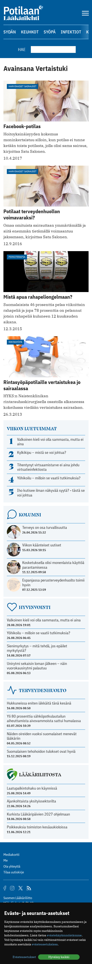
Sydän (9, 31)
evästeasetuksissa (45, 944)
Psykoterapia (17, 256)
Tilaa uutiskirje (13, 872)
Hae (22, 49)
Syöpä (50, 31)
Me (5, 860)
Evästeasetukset (24, 957)
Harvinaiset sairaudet (22, 86)
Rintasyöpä (15, 341)
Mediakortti (11, 854)
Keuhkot (30, 31)
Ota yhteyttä (11, 866)
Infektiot (71, 31)
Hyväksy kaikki (58, 957)
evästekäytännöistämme (64, 935)
